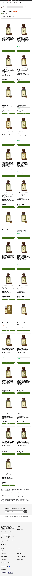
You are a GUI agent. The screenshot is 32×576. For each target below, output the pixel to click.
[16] (26, 192)
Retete (17, 2)
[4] (5, 285)
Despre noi (11, 2)
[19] (12, 285)
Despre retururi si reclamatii (21, 554)
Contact (30, 2)
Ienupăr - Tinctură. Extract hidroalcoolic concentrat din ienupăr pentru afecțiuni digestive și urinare (8, 226)
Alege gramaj (8, 113)
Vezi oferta (22, 0)
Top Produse (24, 9)
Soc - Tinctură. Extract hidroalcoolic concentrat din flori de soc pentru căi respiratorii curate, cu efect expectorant (8, 381)
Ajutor (27, 2)
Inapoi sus (16, 520)
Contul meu (18, 526)
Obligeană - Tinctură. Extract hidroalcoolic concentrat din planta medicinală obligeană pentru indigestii (8, 287)
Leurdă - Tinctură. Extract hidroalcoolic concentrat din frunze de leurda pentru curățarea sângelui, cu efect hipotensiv (8, 256)
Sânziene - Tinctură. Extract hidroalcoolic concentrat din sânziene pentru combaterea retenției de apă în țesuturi (23, 350)
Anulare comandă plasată (20, 550)
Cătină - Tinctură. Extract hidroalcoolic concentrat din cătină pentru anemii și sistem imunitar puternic (8, 132)
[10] (25, 67)
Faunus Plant (4, 569)
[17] (11, 285)
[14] (25, 192)
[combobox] (15, 7)
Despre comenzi (19, 548)
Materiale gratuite (3, 559)
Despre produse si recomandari (21, 556)
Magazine (23, 2)
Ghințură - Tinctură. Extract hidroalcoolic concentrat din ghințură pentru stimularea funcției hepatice (23, 194)
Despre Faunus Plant (20, 559)
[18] (27, 192)
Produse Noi (3, 11)
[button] (30, 7)
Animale (10, 11)
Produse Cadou (3, 553)
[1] (19, 192)
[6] (6, 285)
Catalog (20, 2)
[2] (6, 67)
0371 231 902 (6, 534)
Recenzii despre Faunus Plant (5, 562)
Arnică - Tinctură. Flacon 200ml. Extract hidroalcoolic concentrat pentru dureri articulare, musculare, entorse (23, 69)
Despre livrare (19, 553)
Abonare (25, 511)
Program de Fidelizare (6, 2)
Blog (14, 2)
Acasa (2, 13)
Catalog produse (3, 551)
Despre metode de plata (20, 551)
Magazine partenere (4, 554)
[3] (20, 192)
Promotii (7, 11)
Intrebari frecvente (4, 556)
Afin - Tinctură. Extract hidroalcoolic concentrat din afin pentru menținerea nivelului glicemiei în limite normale (8, 38)
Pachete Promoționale (18, 9)
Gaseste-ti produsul (16, 11)
